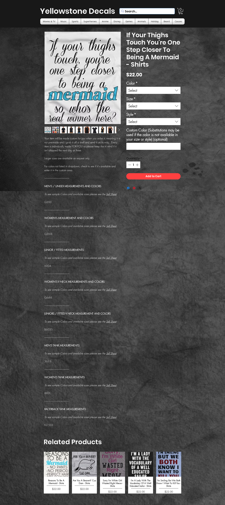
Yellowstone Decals (77, 11)
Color (132, 83)
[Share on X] (140, 188)
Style (131, 114)
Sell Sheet (111, 194)
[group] (113, 473)
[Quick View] (56, 464)
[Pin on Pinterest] (134, 188)
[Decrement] (129, 165)
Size (131, 98)
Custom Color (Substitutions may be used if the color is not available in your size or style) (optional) (152, 134)
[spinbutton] (133, 165)
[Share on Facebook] (128, 188)
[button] (180, 11)
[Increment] (137, 165)
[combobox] (153, 90)
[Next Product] (186, 472)
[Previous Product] (39, 472)
